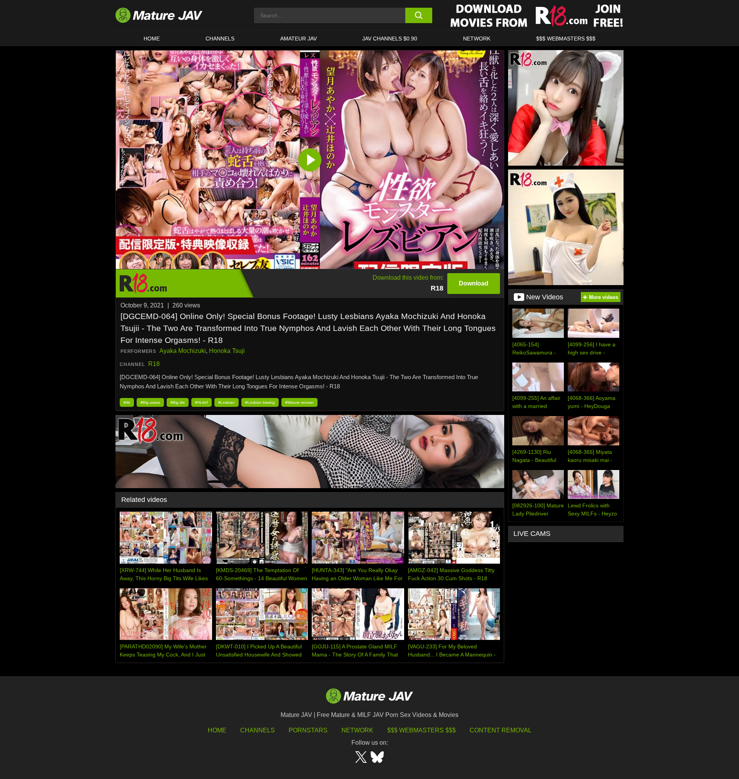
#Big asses (150, 402)
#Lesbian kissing (260, 402)
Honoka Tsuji (227, 351)
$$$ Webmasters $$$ (421, 730)
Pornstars (308, 730)
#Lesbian (226, 402)
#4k (127, 402)
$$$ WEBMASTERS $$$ (565, 38)
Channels (257, 730)
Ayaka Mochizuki (182, 351)
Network (476, 38)
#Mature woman (299, 402)
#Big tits (178, 402)
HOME (152, 38)
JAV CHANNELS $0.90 (389, 38)
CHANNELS (220, 38)
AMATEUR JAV (298, 38)
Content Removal (501, 730)
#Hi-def (201, 402)
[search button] (418, 15)
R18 (154, 364)
